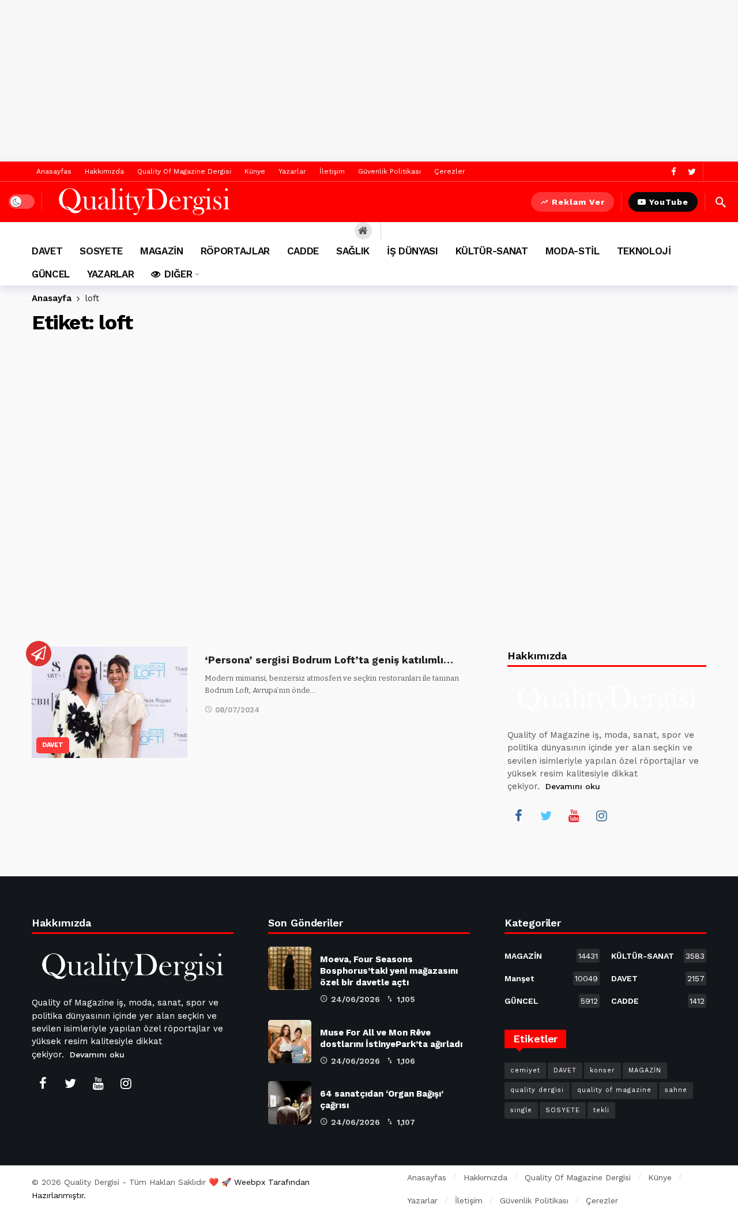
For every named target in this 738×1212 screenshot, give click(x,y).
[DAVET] (38, 653)
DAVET (52, 745)
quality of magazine (614, 1090)
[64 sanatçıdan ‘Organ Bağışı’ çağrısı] (289, 1102)
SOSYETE (562, 1110)
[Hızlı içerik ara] (720, 202)
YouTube (668, 202)
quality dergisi (537, 1090)
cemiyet (525, 1070)
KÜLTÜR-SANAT (658, 955)
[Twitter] (691, 171)
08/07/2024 (237, 710)
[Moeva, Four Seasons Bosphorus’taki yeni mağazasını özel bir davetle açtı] (289, 968)
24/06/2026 (355, 999)
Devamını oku (572, 786)
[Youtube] (574, 816)
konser (602, 1070)
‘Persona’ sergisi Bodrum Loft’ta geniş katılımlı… (329, 660)
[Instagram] (601, 816)
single (521, 1110)
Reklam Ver (578, 202)
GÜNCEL (551, 1000)
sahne (676, 1090)
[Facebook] (674, 171)
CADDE (658, 1000)
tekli (601, 1110)
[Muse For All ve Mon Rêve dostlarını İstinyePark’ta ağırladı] (289, 1041)
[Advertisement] (369, 81)
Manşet (551, 978)
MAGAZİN (551, 955)
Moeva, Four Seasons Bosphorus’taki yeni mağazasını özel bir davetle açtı (389, 971)
